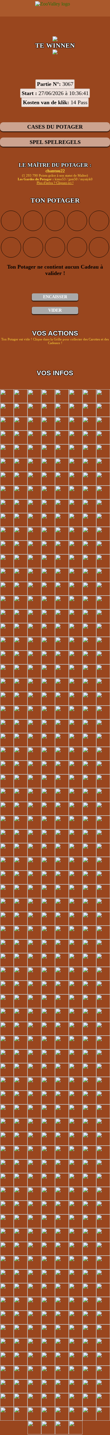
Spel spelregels (55, 142)
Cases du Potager (55, 127)
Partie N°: (49, 84)
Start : (29, 93)
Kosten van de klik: (46, 102)
